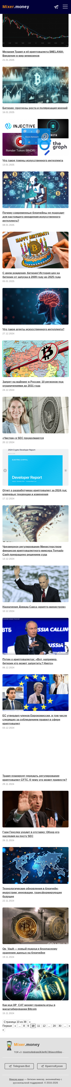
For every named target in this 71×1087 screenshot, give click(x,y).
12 (44, 1025)
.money (15, 7)
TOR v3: (39, 1052)
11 (38, 1025)
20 (54, 1025)
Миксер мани (16, 1079)
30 (59, 1025)
